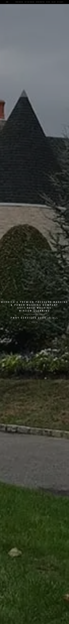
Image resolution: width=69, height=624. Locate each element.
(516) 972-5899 (34, 322)
